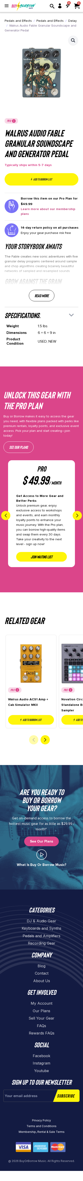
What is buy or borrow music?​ (41, 865)
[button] (73, 40)
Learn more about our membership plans (48, 211)
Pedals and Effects (18, 21)
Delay (72, 21)
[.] (41, 854)
